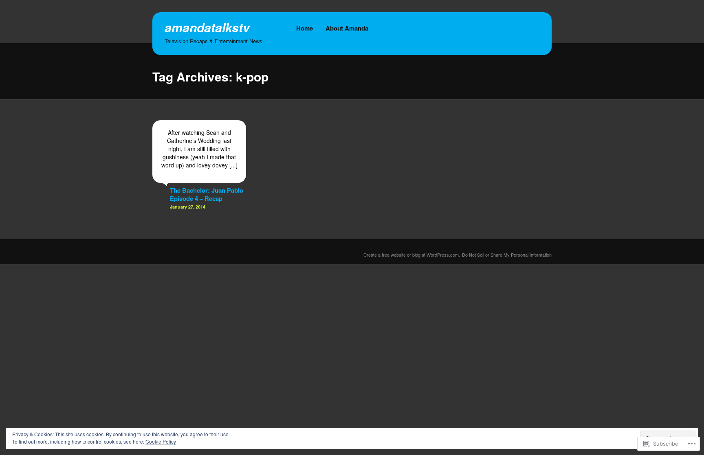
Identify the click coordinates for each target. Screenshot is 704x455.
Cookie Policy (160, 441)
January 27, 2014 (187, 207)
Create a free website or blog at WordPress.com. (411, 254)
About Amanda (347, 28)
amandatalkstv (207, 27)
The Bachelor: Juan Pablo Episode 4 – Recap (206, 194)
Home (304, 28)
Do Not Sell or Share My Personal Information (507, 254)
